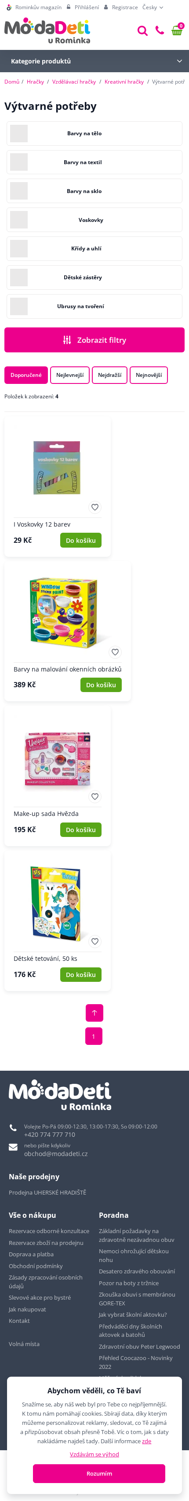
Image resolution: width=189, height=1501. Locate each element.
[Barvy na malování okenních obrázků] (68, 631)
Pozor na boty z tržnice (129, 1283)
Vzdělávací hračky (74, 81)
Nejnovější (149, 375)
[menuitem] (34, 7)
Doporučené (26, 375)
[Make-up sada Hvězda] (58, 776)
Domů (11, 81)
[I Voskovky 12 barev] (58, 486)
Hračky (35, 81)
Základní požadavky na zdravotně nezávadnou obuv (136, 1235)
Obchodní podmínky (36, 1266)
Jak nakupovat (27, 1309)
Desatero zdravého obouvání (137, 1271)
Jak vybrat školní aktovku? (133, 1314)
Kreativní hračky (124, 81)
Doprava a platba (31, 1254)
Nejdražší (109, 375)
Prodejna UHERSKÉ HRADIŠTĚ (47, 1192)
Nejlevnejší (70, 375)
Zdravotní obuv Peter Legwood (139, 1346)
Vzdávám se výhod (94, 1454)
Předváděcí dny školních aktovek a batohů (130, 1330)
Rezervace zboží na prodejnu (46, 1243)
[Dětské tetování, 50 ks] (58, 921)
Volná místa (24, 1344)
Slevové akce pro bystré (40, 1297)
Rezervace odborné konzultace (49, 1231)
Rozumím (99, 1473)
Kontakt (19, 1321)
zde (146, 1441)
